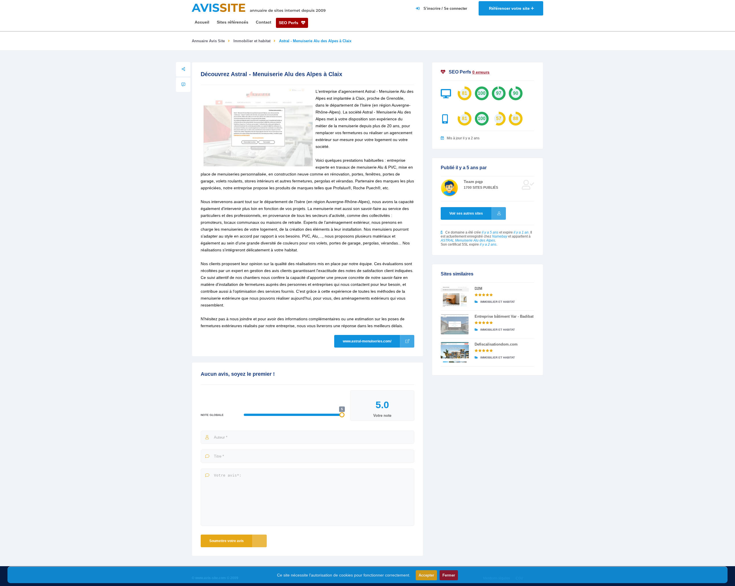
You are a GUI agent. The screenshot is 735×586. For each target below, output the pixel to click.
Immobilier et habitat (251, 41)
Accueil (202, 22)
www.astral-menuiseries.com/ (367, 341)
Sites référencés (232, 22)
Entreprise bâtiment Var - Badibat (504, 316)
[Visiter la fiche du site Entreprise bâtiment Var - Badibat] (455, 324)
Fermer (448, 575)
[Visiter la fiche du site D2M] (455, 296)
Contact (263, 22)
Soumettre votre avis (226, 541)
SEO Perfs (289, 22)
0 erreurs (481, 72)
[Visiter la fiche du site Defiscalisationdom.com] (455, 352)
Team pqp (473, 181)
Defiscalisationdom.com (496, 344)
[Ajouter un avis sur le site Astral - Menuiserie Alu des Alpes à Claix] (183, 85)
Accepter (426, 575)
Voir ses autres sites (466, 213)
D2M (478, 288)
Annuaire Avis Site (208, 41)
